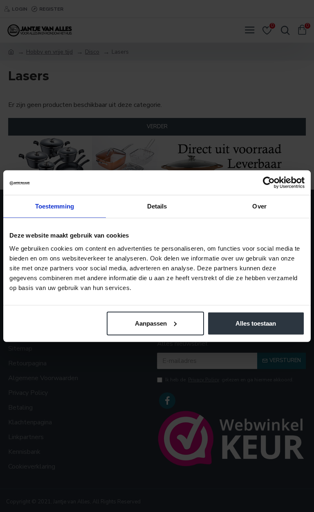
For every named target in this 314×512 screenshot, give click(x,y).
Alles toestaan (256, 322)
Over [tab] (259, 206)
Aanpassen (151, 322)
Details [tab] (157, 206)
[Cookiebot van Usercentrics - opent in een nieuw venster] (269, 183)
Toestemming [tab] (54, 206)
